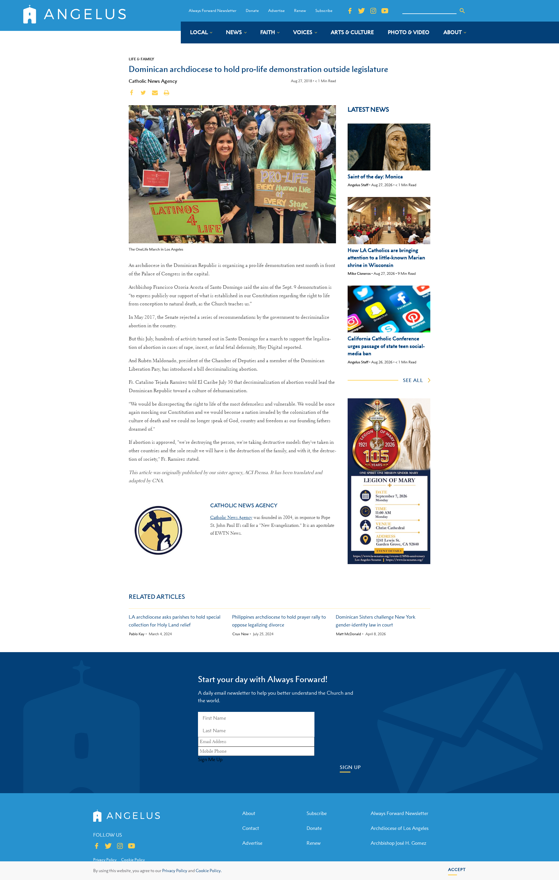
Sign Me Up (210, 759)
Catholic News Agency (153, 81)
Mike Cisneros (359, 273)
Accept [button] (457, 869)
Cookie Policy (133, 859)
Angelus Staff (358, 185)
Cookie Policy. (209, 870)
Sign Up (350, 767)
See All (413, 380)
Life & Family (141, 59)
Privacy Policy (174, 870)
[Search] (462, 10)
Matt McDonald (348, 634)
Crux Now (240, 634)
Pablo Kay (136, 634)
